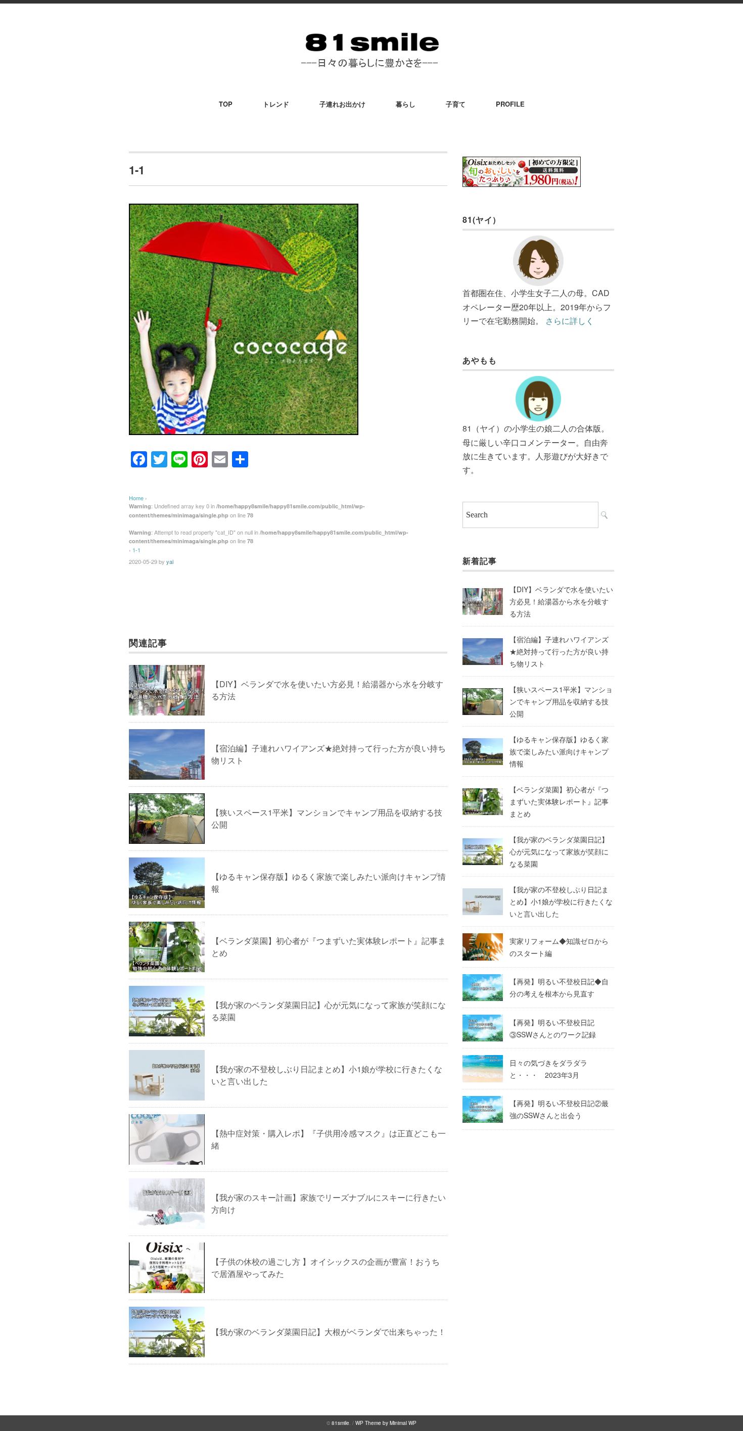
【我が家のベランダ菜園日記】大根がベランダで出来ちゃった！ (328, 1332)
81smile (340, 1422)
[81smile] (371, 31)
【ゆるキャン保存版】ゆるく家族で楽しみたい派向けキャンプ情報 (559, 751)
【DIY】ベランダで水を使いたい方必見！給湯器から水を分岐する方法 (561, 601)
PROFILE (510, 104)
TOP (226, 104)
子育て (456, 104)
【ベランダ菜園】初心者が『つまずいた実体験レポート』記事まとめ (559, 801)
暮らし (405, 104)
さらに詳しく (569, 320)
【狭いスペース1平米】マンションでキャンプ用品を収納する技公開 (561, 701)
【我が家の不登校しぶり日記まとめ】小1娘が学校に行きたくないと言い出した (561, 901)
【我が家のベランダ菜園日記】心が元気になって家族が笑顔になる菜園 (559, 851)
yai (169, 561)
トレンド (276, 104)
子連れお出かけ (342, 104)
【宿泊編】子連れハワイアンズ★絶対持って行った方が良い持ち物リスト (559, 651)
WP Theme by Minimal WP (385, 1422)
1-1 (136, 550)
